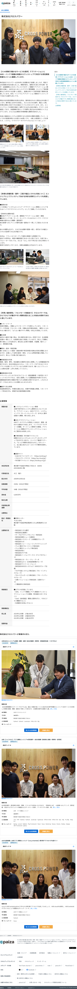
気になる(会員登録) (31, 730)
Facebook (31, 970)
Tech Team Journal (24, 965)
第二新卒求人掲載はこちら (25, 978)
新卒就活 (25, 3)
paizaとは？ (54, 3)
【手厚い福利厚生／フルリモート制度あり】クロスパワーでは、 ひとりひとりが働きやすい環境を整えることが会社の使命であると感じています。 (66, 99)
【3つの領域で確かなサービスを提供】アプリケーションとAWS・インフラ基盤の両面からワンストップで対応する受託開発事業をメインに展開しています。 (66, 79)
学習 (30, 3)
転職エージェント (53, 953)
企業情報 (58, 105)
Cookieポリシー (31, 987)
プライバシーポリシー (19, 987)
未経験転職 (20, 3)
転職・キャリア (14, 3)
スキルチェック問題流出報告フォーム (55, 982)
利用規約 (9, 987)
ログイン (69, 5)
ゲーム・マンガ (44, 3)
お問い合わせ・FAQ (35, 982)
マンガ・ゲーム (41, 961)
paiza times (39, 965)
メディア (48, 3)
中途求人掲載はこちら (45, 974)
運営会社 (2, 987)
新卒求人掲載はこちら (61, 974)
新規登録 (73, 5)
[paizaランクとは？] (73, 647)
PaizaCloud (68, 965)
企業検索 (20, 957)
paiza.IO (57, 965)
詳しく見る (53, 709)
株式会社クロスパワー (7, 700)
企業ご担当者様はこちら (62, 3)
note (49, 965)
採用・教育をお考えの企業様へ (26, 974)
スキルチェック (37, 3)
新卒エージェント (68, 953)
